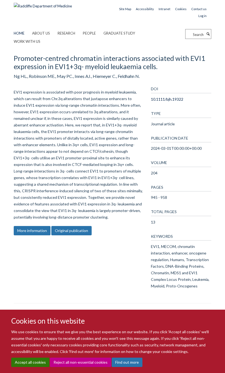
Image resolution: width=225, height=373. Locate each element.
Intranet (164, 9)
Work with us (27, 41)
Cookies (181, 9)
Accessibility (145, 9)
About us (41, 33)
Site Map (125, 9)
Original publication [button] (71, 230)
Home (19, 33)
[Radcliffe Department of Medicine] (43, 4)
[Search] (208, 34)
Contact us (199, 9)
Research (66, 33)
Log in (202, 16)
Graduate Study (119, 33)
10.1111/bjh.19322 (167, 99)
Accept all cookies (30, 362)
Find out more (127, 362)
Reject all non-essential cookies (81, 362)
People (89, 33)
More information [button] (32, 230)
